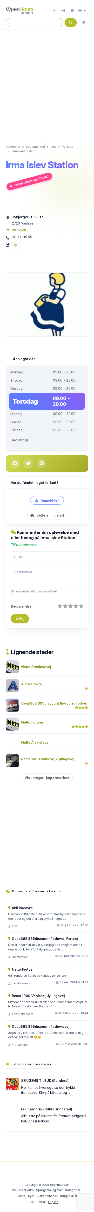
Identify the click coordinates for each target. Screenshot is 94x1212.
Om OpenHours (23, 1190)
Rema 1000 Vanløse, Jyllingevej (47, 759)
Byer (31, 1196)
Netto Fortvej (32, 722)
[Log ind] (63, 10)
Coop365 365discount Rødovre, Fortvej (54, 703)
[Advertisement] (47, 82)
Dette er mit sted (49, 515)
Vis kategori (47, 778)
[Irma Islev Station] (48, 304)
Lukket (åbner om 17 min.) (31, 181)
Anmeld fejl (19, 440)
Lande (21, 1196)
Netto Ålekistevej (35, 742)
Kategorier (72, 1190)
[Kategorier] (72, 10)
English (53, 1202)
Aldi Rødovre (31, 684)
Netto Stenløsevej (36, 667)
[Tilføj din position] (83, 22)
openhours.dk (59, 1185)
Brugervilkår (68, 1196)
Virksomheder (47, 1196)
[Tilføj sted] (54, 10)
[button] (82, 10)
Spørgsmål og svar (49, 1190)
